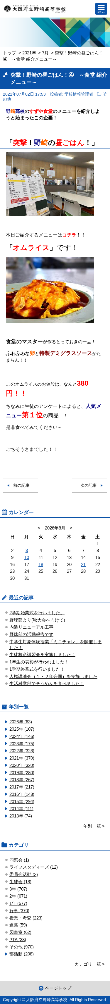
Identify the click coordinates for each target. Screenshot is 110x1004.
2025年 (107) (21, 729)
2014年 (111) (21, 808)
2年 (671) (18, 895)
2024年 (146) (21, 736)
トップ (9, 52)
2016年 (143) (21, 794)
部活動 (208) (21, 953)
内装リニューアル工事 (31, 627)
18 (40, 564)
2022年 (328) (21, 750)
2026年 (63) (20, 721)
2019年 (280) (21, 772)
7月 (45, 52)
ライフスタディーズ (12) (33, 867)
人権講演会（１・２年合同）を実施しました (53, 676)
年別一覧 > (94, 826)
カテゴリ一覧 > (90, 964)
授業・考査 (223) (26, 917)
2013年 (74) (20, 815)
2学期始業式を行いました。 (37, 612)
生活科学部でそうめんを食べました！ (46, 683)
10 (26, 557)
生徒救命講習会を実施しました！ (42, 654)
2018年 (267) (21, 779)
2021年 (29, 52)
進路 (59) (18, 924)
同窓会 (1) (19, 860)
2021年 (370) (21, 757)
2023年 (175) (21, 743)
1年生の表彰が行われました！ (39, 661)
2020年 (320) (21, 765)
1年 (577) (18, 903)
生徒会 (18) (20, 881)
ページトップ (58, 988)
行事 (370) (19, 910)
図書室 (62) (20, 932)
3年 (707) (18, 888)
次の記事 (88, 485)
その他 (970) (21, 946)
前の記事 (21, 485)
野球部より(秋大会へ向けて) (37, 619)
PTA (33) (17, 939)
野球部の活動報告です (31, 634)
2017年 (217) (21, 786)
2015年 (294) (21, 801)
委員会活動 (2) (23, 874)
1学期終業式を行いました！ (37, 669)
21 (83, 564)
